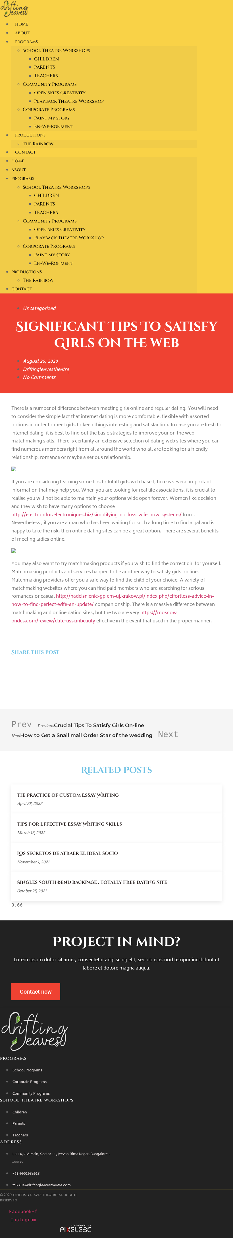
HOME (21, 24)
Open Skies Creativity (60, 93)
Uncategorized (39, 309)
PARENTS (44, 67)
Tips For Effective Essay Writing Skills (69, 824)
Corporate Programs (49, 109)
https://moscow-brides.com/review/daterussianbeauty (95, 617)
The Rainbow (38, 144)
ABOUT (22, 33)
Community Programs (50, 84)
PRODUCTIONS (30, 135)
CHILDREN (46, 59)
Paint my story (52, 118)
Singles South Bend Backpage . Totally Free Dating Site (92, 882)
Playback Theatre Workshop (69, 101)
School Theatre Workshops (56, 50)
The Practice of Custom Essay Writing (68, 795)
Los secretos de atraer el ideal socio (67, 853)
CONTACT (25, 152)
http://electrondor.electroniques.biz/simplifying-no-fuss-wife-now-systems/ (96, 515)
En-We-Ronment (53, 126)
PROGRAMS (26, 42)
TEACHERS (46, 76)
